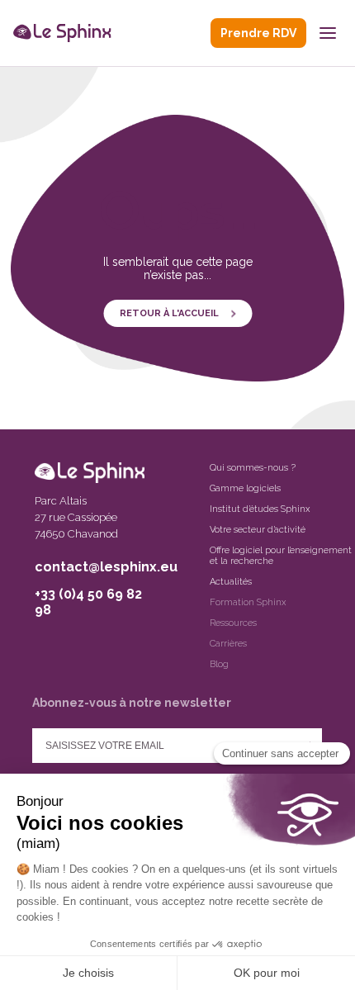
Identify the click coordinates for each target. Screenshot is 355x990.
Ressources (233, 623)
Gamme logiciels (245, 488)
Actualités (231, 581)
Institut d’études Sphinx (260, 509)
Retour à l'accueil (169, 313)
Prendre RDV (258, 33)
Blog (219, 664)
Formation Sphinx (248, 602)
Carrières (228, 643)
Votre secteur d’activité (257, 529)
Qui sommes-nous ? (253, 467)
